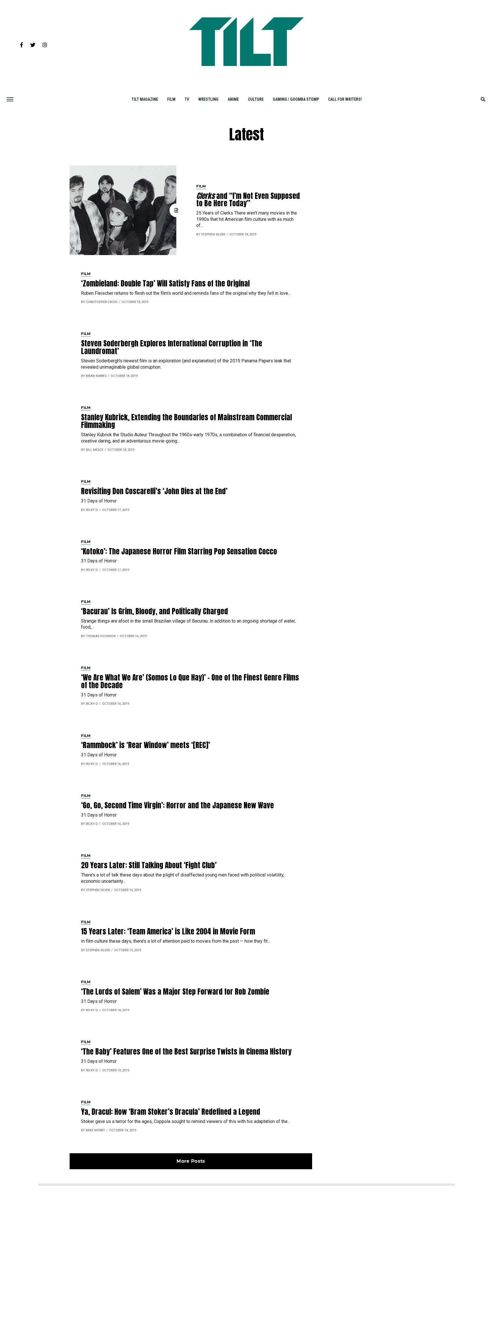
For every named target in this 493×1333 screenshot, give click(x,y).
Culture (256, 99)
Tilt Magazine (145, 99)
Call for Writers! (345, 99)
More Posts (191, 1161)
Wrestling (208, 99)
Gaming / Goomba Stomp (296, 99)
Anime (233, 99)
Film (171, 99)
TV (187, 99)
